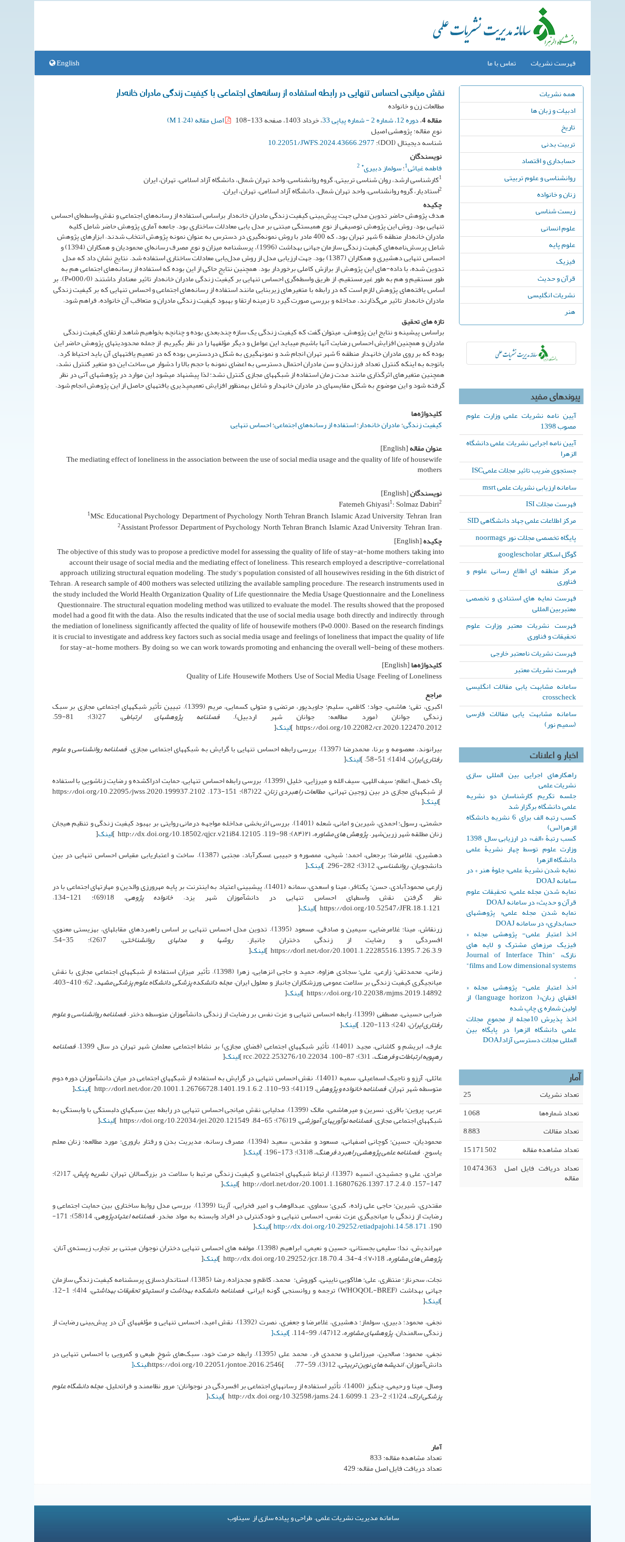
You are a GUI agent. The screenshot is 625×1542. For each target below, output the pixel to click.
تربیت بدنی (558, 144)
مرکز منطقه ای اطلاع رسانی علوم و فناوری (521, 576)
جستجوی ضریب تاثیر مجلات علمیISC (524, 470)
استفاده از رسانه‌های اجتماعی (314, 425)
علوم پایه (562, 244)
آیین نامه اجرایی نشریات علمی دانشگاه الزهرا (521, 448)
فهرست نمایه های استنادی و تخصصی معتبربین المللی (521, 603)
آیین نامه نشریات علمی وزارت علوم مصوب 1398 (521, 421)
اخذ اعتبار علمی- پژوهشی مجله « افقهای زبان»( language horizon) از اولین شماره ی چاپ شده (521, 997)
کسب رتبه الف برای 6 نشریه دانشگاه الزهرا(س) (521, 822)
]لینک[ (280, 1332)
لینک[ (139, 1364)
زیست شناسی (555, 211)
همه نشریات (557, 94)
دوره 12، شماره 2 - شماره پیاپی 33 (370, 120)
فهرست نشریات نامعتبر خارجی (533, 653)
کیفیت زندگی (422, 425)
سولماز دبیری (381, 168)
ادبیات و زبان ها (553, 110)
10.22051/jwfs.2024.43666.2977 (321, 142)
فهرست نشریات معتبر (545, 670)
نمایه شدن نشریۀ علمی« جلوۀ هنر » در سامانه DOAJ (521, 875)
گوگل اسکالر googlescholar (537, 554)
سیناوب (239, 1517)
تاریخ (568, 127)
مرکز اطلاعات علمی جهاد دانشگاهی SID (521, 520)
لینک (283, 727)
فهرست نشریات (553, 63)
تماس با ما (501, 63)
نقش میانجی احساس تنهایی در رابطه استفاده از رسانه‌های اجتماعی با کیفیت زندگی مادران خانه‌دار (280, 91)
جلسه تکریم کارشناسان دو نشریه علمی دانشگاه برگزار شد (521, 801)
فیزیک (565, 261)
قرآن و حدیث (556, 278)
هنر (569, 311)
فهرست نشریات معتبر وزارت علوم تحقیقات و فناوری (521, 630)
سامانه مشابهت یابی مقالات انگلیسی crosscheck (521, 691)
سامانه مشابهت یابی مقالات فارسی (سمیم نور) (521, 719)
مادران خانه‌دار (379, 425)
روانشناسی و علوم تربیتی (539, 178)
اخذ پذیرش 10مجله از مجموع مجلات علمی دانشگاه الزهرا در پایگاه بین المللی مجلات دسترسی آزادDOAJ (521, 1029)
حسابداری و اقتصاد (548, 160)
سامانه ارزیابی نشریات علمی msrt (529, 487)
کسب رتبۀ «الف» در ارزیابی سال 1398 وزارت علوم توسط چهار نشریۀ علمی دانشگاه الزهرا (521, 848)
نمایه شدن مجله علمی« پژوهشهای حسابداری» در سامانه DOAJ (521, 917)
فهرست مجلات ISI (551, 504)
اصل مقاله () (196, 120)
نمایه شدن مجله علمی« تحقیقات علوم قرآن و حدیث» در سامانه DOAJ (521, 896)
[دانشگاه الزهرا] (521, 353)
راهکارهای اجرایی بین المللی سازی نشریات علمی (521, 780)
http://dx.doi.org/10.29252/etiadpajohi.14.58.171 (350, 1226)
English (67, 63)
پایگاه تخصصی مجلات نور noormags (526, 537)
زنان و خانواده (556, 194)
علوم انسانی (558, 228)
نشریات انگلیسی (551, 295)
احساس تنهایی (250, 425)
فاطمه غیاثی (425, 168)
